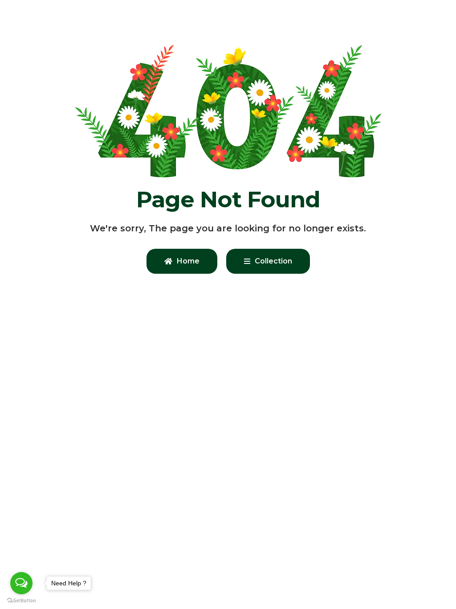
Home (188, 261)
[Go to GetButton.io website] (21, 600)
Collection (273, 261)
